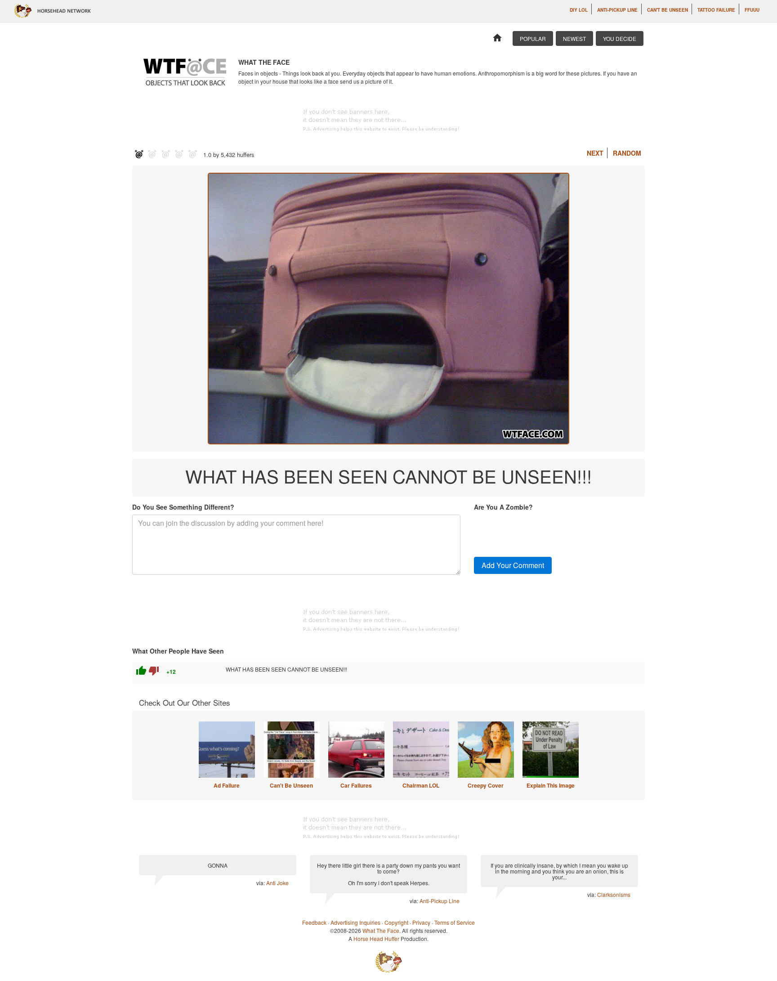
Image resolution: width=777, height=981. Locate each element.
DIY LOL (579, 10)
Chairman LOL (420, 785)
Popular (533, 38)
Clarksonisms (613, 894)
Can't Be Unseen (667, 10)
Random (627, 152)
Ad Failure (227, 785)
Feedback (314, 922)
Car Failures (356, 785)
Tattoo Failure (716, 10)
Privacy (421, 922)
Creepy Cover (486, 785)
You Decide (619, 38)
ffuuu (752, 10)
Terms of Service (454, 922)
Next (595, 152)
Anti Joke (277, 883)
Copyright (396, 922)
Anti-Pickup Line (617, 10)
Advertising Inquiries (355, 922)
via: (261, 883)
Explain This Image (551, 785)
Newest (574, 38)
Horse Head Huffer (376, 938)
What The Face (380, 930)
